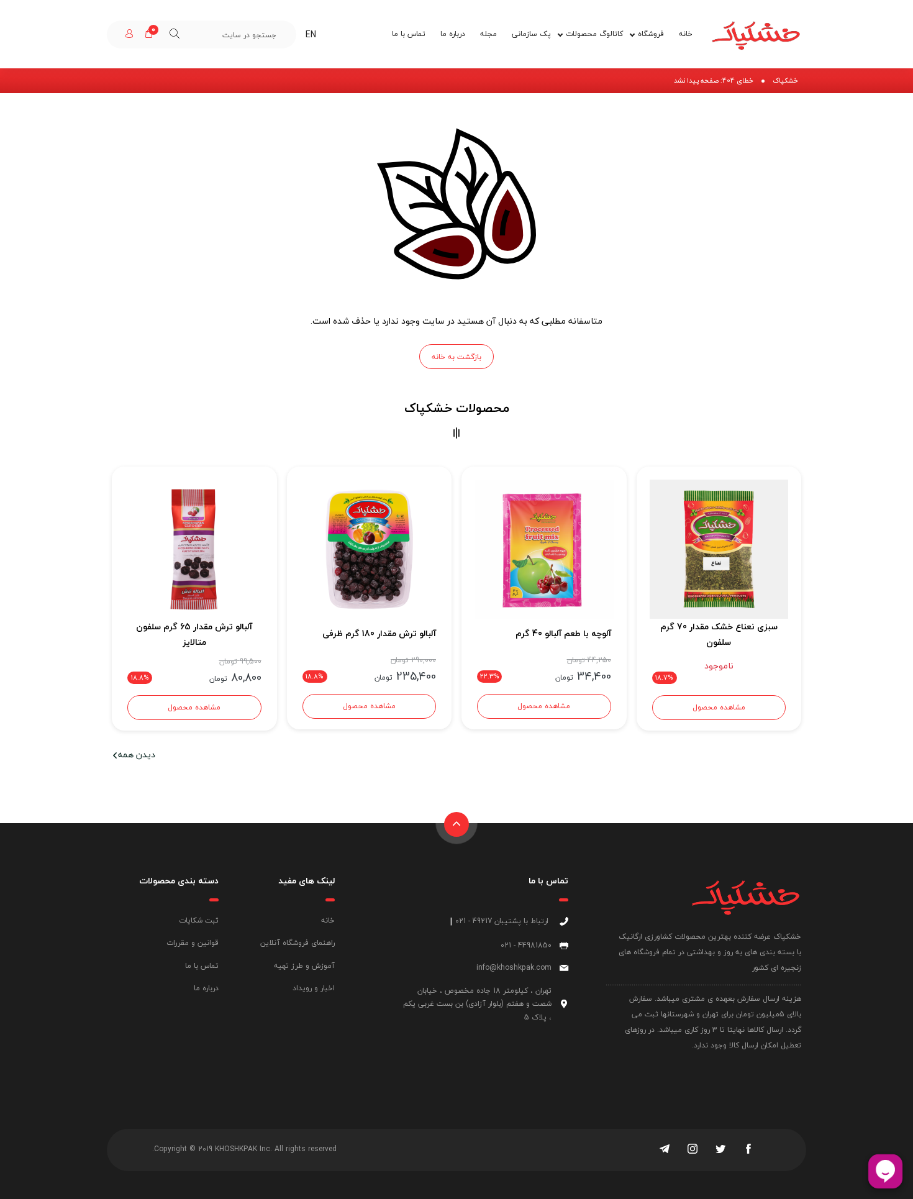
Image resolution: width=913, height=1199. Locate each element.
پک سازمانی (531, 33)
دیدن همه (136, 754)
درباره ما (452, 33)
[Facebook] (748, 1150)
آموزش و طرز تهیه (304, 965)
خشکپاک (785, 80)
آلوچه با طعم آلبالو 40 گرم (563, 633)
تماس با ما (408, 33)
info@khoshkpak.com (514, 967)
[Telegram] (664, 1150)
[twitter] (720, 1150)
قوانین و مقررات (192, 942)
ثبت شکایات (199, 920)
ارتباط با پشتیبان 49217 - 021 (501, 921)
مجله (488, 33)
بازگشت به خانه (456, 356)
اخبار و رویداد (314, 988)
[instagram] (692, 1150)
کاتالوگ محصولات (594, 33)
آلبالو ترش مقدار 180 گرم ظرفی (379, 633)
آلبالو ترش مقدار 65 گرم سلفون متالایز (194, 634)
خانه (686, 33)
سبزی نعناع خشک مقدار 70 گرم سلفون (719, 634)
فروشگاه (651, 33)
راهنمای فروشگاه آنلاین (297, 942)
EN (311, 34)
